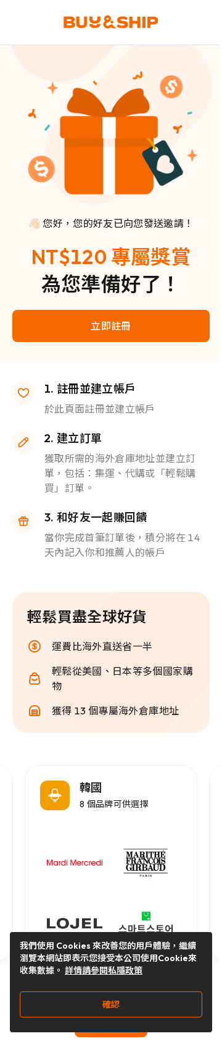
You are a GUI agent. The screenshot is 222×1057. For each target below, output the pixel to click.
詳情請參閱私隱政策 (103, 970)
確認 (111, 1004)
